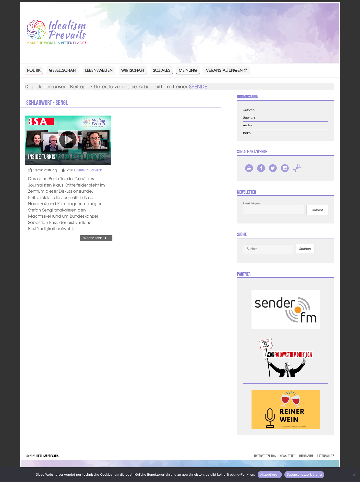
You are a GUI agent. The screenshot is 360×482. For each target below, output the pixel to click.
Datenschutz (325, 456)
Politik (33, 70)
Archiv (247, 125)
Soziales (161, 70)
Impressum (306, 456)
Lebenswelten (99, 70)
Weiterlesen (92, 237)
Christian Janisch (88, 169)
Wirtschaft (132, 70)
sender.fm (297, 168)
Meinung (188, 70)
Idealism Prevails (47, 456)
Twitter (273, 168)
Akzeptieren (269, 474)
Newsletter (287, 456)
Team (247, 133)
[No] (353, 474)
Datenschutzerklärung (304, 474)
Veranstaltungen (224, 70)
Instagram (285, 168)
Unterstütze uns (265, 456)
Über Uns (249, 118)
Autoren (248, 110)
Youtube (249, 168)
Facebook (261, 168)
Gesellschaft (63, 70)
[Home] (56, 32)
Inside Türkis (41, 156)
